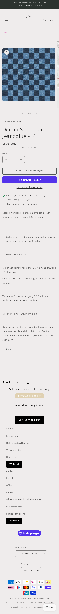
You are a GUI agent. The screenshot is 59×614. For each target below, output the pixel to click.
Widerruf (14, 464)
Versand (16, 148)
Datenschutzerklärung (17, 443)
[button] (6, 19)
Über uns (11, 457)
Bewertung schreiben (29, 395)
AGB (53, 602)
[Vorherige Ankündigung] (5, 4)
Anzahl (5, 153)
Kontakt (10, 478)
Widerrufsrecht (14, 507)
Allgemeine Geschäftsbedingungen (24, 499)
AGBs (9, 485)
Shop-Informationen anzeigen (21, 204)
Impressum (12, 436)
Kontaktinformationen (42, 607)
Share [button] (8, 349)
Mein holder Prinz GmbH (28, 598)
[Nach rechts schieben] (36, 113)
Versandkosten (14, 450)
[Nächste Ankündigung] (53, 4)
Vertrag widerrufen (29, 419)
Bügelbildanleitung (15, 514)
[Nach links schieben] (22, 113)
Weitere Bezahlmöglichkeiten (30, 187)
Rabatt (9, 492)
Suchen (10, 429)
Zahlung (10, 471)
